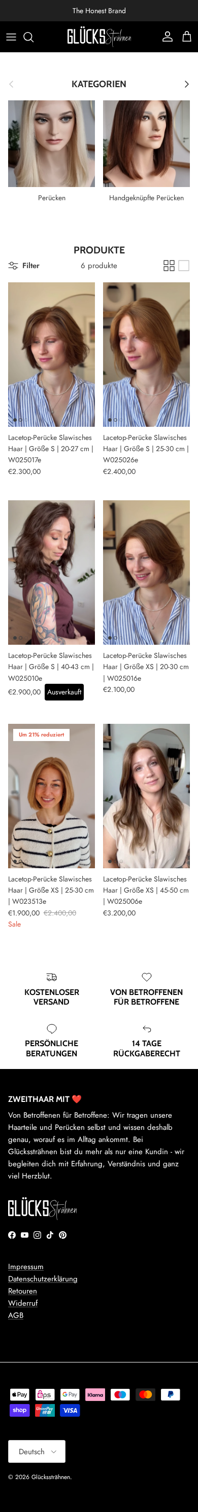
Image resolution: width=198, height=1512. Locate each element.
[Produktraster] (169, 266)
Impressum (26, 1266)
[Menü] (11, 37)
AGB (15, 1315)
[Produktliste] (184, 266)
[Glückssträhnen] (99, 36)
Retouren (22, 1291)
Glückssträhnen (50, 1477)
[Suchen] (33, 37)
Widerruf (23, 1303)
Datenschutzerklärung (43, 1278)
